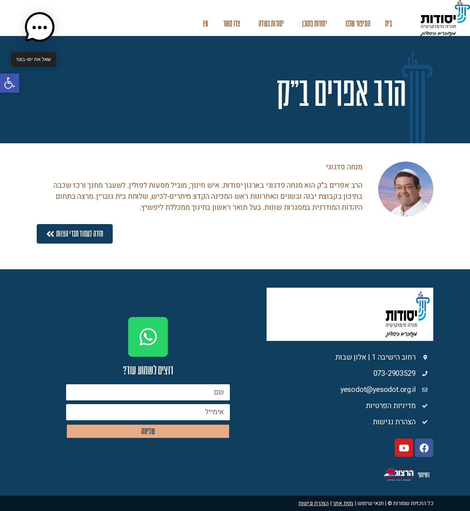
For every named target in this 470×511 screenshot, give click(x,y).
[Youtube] (404, 448)
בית (388, 23)
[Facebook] (424, 448)
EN (205, 23)
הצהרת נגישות (314, 503)
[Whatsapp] (148, 337)
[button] (9, 83)
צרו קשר (231, 23)
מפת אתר (343, 503)
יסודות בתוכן (314, 23)
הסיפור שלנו (358, 23)
